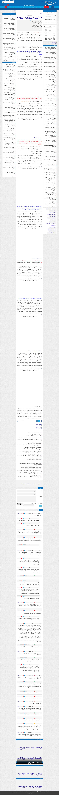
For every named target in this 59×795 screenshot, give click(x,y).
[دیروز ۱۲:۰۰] (21, 782)
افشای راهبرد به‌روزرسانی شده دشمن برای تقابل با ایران (50, 87)
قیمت (55, 11)
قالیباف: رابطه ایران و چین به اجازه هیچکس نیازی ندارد (51, 141)
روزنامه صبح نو (40, 484)
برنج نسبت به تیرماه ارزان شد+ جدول (9, 126)
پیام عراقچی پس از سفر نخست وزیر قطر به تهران (50, 68)
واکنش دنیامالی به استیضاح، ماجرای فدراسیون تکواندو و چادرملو (38, 775)
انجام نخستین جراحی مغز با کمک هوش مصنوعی (9, 170)
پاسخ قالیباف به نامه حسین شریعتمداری (49, 168)
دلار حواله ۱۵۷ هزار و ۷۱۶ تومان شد (50, 16)
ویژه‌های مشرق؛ (29, 15)
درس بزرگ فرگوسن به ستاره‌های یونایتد (8, 43)
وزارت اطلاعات (24, 483)
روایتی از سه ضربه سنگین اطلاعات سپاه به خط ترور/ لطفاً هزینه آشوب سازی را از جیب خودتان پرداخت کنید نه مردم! (29, 456)
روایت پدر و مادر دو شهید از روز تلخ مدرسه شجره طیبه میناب (9, 117)
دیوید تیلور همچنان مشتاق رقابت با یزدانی (10, 71)
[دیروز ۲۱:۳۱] (38, 769)
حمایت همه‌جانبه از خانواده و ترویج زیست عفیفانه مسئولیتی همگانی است (50, 48)
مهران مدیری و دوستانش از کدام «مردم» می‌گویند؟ (34, 458)
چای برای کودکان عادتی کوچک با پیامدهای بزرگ (10, 175)
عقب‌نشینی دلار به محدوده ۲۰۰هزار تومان (50, 20)
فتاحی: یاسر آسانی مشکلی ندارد (9, 99)
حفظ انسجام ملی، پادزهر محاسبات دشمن (50, 166)
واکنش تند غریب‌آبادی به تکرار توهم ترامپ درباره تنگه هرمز (50, 50)
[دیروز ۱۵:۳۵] (21, 753)
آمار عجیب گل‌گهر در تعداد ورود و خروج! (21, 774)
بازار (5, 7)
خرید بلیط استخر (52, 227)
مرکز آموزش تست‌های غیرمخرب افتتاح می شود (50, 160)
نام (41, 491)
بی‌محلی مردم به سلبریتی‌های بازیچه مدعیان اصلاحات (33, 435)
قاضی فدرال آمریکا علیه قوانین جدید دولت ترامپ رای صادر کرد (9, 122)
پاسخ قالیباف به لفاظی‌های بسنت (50, 197)
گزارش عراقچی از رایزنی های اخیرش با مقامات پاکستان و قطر (50, 199)
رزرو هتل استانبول (52, 216)
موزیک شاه (48, 208)
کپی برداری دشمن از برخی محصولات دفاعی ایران (9, 16)
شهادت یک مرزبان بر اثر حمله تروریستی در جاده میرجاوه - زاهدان (21, 749)
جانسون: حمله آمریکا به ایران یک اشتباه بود (9, 50)
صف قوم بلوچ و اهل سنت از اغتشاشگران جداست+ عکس (33, 447)
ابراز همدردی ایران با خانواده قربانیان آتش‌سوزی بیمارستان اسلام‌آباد (50, 143)
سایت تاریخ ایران (52, 212)
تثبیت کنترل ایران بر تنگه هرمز (51, 123)
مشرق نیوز (48, 3)
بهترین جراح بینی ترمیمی (51, 218)
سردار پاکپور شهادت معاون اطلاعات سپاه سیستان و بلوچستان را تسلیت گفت (30, 451)
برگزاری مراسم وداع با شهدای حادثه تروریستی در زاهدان (33, 468)
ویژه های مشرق (29, 484)
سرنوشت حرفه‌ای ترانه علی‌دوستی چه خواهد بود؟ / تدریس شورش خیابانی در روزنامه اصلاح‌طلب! (29, 461)
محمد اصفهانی (29, 483)
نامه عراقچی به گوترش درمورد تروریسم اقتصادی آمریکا (50, 146)
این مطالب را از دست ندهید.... (37, 739)
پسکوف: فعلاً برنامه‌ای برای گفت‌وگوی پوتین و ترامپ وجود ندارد (9, 93)
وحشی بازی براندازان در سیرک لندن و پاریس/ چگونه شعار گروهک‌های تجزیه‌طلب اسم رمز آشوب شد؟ (30, 449)
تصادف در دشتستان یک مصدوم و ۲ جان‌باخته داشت (9, 148)
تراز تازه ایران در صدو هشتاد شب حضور (49, 62)
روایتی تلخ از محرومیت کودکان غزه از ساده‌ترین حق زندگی (9, 163)
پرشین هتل (53, 223)
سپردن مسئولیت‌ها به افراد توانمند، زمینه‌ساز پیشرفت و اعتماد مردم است (50, 162)
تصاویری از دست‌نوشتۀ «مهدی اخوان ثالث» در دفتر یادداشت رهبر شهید (50, 132)
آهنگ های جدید (52, 219)
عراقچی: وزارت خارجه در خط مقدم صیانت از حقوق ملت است (51, 85)
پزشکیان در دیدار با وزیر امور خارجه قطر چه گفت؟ (50, 90)
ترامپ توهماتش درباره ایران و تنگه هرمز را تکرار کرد (9, 31)
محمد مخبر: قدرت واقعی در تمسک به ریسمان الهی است (50, 101)
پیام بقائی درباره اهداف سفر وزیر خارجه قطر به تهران (50, 138)
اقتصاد (18, 7)
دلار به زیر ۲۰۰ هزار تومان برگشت (50, 18)
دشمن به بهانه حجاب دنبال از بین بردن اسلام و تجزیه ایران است (32, 454)
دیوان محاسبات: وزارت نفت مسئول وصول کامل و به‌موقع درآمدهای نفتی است (50, 180)
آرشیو (11, 0)
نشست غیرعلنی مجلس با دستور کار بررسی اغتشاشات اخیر (33, 452)
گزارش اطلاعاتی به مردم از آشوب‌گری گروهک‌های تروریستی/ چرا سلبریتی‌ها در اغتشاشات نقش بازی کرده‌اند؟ (29, 17)
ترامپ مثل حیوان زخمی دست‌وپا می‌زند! (8, 56)
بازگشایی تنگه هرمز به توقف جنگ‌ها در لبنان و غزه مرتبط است (50, 72)
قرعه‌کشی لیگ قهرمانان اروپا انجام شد (30, 774)
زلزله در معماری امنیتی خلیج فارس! (50, 156)
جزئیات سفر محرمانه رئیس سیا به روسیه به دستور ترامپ (9, 158)
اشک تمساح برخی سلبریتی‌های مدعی (36, 475)
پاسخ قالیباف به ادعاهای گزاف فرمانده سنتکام (50, 60)
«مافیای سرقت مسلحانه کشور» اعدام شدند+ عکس (50, 190)
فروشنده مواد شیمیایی (51, 230)
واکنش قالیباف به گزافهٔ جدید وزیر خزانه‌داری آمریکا (51, 77)
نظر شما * (40, 496)
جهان (50, 7)
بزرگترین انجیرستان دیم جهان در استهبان (21, 787)
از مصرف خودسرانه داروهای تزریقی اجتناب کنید (9, 173)
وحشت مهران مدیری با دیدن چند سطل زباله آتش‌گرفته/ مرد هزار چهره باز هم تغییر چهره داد (30, 471)
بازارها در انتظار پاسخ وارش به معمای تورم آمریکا (9, 81)
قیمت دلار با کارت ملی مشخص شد (50, 12)
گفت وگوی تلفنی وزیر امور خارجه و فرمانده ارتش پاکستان (51, 202)
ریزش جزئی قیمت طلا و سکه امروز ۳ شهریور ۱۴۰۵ (50, 22)
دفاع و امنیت (33, 7)
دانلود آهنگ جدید (52, 210)
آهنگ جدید (48, 223)
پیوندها (8, 7)
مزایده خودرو (53, 225)
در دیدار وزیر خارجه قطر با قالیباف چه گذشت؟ (50, 92)
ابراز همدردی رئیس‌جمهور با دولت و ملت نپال (50, 104)
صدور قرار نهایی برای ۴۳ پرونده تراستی (49, 66)
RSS (14, 0)
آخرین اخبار (13, 62)
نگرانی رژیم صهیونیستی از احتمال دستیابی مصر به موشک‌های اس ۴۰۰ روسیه (9, 60)
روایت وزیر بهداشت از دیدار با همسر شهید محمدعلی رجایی (50, 136)
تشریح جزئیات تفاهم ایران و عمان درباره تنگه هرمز (50, 195)
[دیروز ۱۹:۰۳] (38, 782)
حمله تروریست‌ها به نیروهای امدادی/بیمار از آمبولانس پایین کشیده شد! (31, 467)
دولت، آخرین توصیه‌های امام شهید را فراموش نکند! (50, 183)
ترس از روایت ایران (52, 70)
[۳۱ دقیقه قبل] (38, 743)
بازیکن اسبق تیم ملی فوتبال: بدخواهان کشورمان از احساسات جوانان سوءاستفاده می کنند (30, 440)
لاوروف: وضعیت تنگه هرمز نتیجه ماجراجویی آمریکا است (10, 108)
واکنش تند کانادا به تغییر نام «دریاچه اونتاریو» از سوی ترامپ (9, 90)
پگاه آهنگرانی (34, 484)
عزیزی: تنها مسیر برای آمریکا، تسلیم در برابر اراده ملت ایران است (50, 58)
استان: (55, 26)
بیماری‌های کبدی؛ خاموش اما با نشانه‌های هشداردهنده (9, 39)
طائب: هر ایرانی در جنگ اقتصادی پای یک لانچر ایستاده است (50, 115)
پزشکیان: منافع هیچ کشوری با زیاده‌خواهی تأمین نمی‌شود (51, 99)
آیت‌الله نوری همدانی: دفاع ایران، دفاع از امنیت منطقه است (50, 113)
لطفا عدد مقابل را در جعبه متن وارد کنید (36, 503)
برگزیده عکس (40, 778)
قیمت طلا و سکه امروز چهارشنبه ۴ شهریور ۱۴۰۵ (51, 15)
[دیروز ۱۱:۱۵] (21, 769)
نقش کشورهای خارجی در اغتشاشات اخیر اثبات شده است (33, 459)
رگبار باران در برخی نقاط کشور (30, 748)
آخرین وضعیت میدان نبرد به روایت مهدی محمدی (50, 121)
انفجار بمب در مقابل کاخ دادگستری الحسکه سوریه (9, 84)
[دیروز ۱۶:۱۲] (29, 753)
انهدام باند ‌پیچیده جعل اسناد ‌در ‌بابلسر (38, 748)
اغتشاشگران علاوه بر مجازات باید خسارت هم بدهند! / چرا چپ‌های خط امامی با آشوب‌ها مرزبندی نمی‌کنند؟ (30, 464)
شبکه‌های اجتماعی (38, 7)
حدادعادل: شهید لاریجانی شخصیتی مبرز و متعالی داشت (50, 82)
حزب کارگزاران (34, 483)
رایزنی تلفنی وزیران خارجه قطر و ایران (50, 203)
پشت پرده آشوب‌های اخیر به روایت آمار (35, 434)
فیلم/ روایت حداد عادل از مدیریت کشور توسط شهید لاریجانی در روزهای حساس (9, 45)
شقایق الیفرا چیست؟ (11, 57)
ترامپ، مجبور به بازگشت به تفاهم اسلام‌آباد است (51, 175)
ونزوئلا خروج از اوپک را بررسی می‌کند (9, 139)
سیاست (53, 7)
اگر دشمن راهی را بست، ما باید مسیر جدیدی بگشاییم (50, 185)
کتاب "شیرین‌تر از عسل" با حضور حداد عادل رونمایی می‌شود (9, 98)
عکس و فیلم (14, 7)
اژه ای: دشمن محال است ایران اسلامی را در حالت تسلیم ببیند (50, 170)
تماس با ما (7, 0)
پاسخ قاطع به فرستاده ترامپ (51, 164)
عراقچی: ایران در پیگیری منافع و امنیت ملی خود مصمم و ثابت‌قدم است (50, 75)
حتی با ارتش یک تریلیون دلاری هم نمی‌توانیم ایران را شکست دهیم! (10, 36)
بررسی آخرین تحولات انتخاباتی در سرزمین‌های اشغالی (10, 155)
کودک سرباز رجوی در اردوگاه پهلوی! (50, 127)
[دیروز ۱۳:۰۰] (29, 782)
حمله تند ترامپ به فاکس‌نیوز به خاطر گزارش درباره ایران (9, 29)
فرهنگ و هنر (24, 7)
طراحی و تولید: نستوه (29, 793)
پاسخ (18, 513)
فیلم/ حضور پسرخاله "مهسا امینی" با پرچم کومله (34, 443)
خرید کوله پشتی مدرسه (51, 232)
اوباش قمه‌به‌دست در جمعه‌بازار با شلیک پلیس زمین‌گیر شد (9, 41)
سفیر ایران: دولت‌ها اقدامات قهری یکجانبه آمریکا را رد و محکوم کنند (50, 193)
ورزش (43, 7)
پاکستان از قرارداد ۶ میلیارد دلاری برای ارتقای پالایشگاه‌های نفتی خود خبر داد (9, 120)
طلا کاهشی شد (12, 113)
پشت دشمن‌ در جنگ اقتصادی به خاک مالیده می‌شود (50, 109)
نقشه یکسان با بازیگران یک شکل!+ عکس (35, 442)
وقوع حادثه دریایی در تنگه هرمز (50, 119)
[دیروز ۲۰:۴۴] (21, 743)
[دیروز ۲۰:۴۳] (29, 769)
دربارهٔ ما (4, 0)
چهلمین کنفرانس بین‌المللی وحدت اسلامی (29, 787)
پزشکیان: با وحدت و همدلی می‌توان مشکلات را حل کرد (50, 152)
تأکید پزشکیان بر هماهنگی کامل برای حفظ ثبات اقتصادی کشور (50, 178)
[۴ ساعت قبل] (29, 743)
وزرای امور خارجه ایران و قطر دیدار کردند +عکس (50, 106)
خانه (55, 7)
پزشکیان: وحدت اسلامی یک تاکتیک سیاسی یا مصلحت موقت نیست (50, 118)
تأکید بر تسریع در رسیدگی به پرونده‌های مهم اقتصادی (50, 154)
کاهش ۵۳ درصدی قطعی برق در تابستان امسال (9, 65)
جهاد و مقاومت (29, 7)
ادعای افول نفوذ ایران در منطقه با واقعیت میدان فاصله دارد (50, 129)
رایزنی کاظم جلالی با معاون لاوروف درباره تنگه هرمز (50, 96)
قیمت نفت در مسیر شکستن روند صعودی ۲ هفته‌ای (10, 105)
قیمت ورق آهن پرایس (51, 229)
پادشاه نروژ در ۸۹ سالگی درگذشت (9, 112)
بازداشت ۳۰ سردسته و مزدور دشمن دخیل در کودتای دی (50, 55)
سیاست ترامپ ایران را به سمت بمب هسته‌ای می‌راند (9, 48)
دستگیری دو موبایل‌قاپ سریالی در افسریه (35, 762)
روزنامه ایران (39, 483)
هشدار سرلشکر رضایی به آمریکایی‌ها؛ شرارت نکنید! (50, 80)
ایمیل (41, 493)
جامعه (20, 7)
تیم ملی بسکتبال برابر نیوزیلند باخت (9, 85)
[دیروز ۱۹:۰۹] (38, 753)
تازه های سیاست (53, 45)
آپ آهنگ (53, 208)
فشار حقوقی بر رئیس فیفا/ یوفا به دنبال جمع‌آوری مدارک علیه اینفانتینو (9, 131)
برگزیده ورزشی (40, 765)
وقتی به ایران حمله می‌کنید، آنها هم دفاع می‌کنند (9, 34)
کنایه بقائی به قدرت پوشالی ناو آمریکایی (49, 133)
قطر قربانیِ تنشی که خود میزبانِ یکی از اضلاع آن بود (9, 165)
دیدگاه (11, 7)
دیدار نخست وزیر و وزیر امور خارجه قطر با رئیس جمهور (38, 787)
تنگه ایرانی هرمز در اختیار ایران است (50, 157)
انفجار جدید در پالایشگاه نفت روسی (9, 135)
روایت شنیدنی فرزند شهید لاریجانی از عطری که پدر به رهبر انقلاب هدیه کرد (9, 21)
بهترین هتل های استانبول (51, 214)
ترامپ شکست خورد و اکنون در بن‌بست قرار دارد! (50, 125)
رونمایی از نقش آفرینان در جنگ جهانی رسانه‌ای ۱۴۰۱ (33, 465)
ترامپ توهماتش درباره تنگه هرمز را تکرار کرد (9, 110)
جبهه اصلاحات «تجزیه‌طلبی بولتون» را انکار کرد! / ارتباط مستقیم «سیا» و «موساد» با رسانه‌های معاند (30, 477)
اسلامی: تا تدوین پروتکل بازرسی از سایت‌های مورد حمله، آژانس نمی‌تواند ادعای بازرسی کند (50, 149)
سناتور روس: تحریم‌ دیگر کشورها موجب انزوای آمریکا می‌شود (9, 138)
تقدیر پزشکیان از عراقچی (51, 94)
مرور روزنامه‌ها (23, 484)
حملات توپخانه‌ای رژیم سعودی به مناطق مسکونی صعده (9, 153)
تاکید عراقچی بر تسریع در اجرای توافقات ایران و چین (50, 173)
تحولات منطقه (47, 7)
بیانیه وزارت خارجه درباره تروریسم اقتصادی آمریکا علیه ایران (51, 53)
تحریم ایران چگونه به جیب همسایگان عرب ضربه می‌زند (9, 129)
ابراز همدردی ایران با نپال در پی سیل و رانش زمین (50, 64)
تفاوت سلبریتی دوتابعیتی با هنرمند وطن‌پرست (34, 432)
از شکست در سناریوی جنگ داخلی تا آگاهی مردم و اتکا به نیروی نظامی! (50, 205)
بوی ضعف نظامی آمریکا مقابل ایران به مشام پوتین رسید (9, 19)
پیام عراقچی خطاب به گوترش (51, 110)
